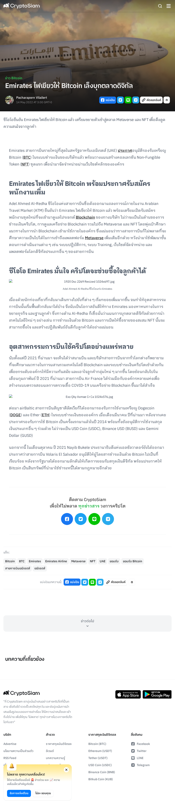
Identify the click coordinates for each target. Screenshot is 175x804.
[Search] (160, 6)
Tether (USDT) (98, 758)
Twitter (141, 751)
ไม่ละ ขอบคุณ (43, 793)
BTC (26, 157)
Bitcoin (10, 561)
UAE (102, 561)
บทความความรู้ (55, 758)
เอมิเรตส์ (39, 568)
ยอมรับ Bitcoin (132, 561)
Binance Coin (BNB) (101, 772)
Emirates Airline (56, 561)
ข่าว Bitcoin (13, 78)
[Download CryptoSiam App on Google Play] (157, 694)
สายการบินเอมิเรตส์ (17, 568)
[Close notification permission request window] (66, 769)
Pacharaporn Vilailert (31, 97)
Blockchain (85, 217)
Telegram (143, 765)
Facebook (143, 744)
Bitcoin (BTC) (97, 744)
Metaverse (94, 238)
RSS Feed (9, 758)
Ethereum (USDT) (100, 751)
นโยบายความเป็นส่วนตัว (18, 751)
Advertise (9, 744)
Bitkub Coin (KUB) (100, 779)
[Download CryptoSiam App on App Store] (128, 694)
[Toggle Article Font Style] (166, 100)
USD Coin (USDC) (100, 765)
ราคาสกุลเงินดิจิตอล (58, 744)
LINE (140, 758)
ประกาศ (125, 151)
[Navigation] (169, 6)
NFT (24, 164)
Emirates (35, 561)
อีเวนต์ (50, 751)
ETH (45, 415)
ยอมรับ (114, 561)
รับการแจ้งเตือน (19, 793)
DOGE (15, 415)
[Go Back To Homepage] (21, 6)
